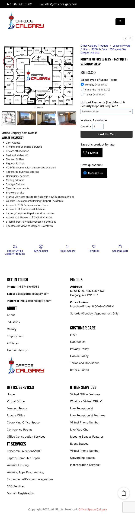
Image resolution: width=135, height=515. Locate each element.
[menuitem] (125, 38)
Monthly (96, 84)
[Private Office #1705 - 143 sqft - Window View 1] (26, 118)
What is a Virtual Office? (86, 401)
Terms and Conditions (84, 363)
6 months (97, 89)
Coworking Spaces (82, 457)
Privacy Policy (79, 349)
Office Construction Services (26, 436)
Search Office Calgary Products (15, 252)
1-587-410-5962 (20, 4)
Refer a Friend (79, 370)
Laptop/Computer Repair (23, 458)
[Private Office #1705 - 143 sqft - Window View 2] (46, 118)
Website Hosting (18, 465)
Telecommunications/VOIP (24, 451)
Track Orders (67, 250)
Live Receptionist (81, 408)
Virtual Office (16, 401)
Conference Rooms (19, 429)
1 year (95, 94)
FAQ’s (73, 335)
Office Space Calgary (92, 509)
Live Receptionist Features (87, 415)
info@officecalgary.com (35, 300)
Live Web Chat (79, 429)
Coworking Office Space (23, 422)
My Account (41, 250)
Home (11, 394)
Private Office (16, 415)
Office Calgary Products (94, 45)
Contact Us (77, 342)
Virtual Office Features (85, 394)
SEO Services (16, 486)
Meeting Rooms (17, 408)
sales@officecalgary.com (60, 4)
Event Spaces (79, 443)
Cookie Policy (79, 356)
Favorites (94, 250)
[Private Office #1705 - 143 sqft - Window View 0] (8, 118)
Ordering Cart (120, 250)
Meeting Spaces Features (87, 436)
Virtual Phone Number (84, 422)
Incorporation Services (85, 464)
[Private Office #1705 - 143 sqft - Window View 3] (66, 118)
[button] (91, 152)
